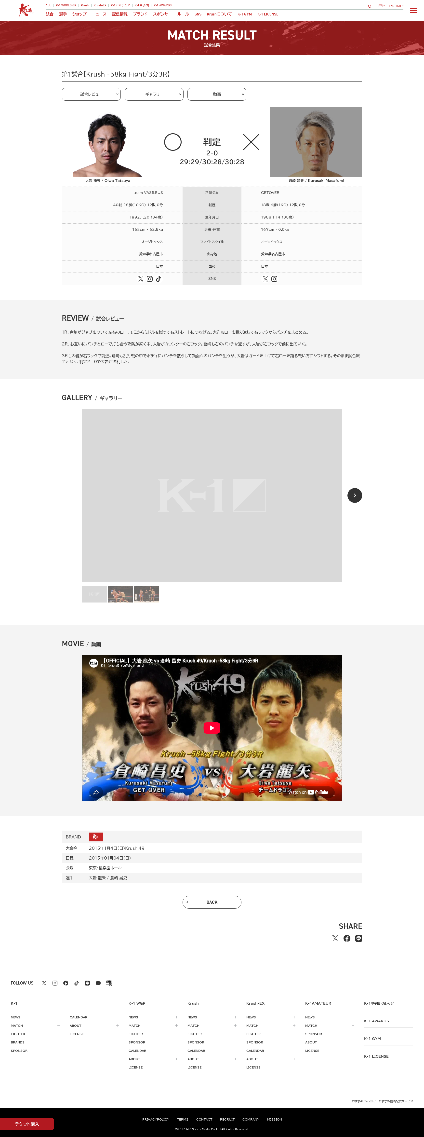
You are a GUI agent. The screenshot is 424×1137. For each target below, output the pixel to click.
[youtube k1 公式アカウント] (98, 983)
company (250, 1119)
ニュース (99, 14)
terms (182, 1119)
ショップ (79, 14)
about (75, 1025)
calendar (78, 1017)
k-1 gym (372, 1039)
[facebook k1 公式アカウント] (65, 983)
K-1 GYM (245, 14)
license (77, 1033)
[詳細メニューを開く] (413, 10)
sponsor (19, 1050)
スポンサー (162, 14)
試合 (49, 14)
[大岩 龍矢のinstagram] (149, 278)
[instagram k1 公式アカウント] (55, 983)
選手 (63, 14)
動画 (217, 94)
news (15, 1017)
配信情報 (120, 14)
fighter (18, 1033)
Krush (85, 5)
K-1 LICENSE (267, 14)
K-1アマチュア (120, 5)
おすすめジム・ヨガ (364, 1101)
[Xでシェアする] (335, 938)
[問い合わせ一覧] (382, 6)
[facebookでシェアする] (347, 938)
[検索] (371, 6)
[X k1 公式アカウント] (44, 983)
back (212, 902)
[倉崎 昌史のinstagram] (274, 278)
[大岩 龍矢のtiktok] (158, 278)
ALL (48, 5)
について (219, 14)
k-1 (379, 1003)
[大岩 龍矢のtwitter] (140, 278)
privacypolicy (155, 1119)
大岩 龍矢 (97, 878)
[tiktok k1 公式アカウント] (76, 983)
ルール (183, 14)
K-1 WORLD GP (66, 5)
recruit (227, 1119)
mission (274, 1119)
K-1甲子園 (142, 5)
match (17, 1025)
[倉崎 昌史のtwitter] (265, 278)
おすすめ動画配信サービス (396, 1101)
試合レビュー (91, 94)
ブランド (140, 14)
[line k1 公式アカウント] (87, 983)
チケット (27, 1124)
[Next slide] (354, 495)
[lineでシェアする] (359, 938)
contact (204, 1119)
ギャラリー (154, 94)
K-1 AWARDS (163, 5)
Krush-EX (100, 5)
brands (18, 1042)
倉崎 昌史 (118, 878)
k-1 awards (376, 1021)
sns (198, 14)
